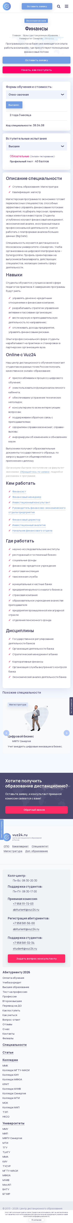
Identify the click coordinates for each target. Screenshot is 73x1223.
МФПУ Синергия (12, 1138)
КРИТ (6, 1084)
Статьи (8, 1052)
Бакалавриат (20, 846)
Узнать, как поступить (36, 70)
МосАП (7, 1184)
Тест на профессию (15, 991)
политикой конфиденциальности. (36, 1216)
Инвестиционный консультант (31, 502)
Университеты (13, 1123)
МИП (5, 1133)
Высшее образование (16, 987)
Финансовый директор (26, 519)
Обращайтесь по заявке (34, 471)
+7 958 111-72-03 (23, 904)
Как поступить (11, 1010)
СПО (6, 846)
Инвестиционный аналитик (29, 525)
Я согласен (36, 1220)
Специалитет (40, 846)
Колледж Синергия (14, 1093)
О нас (6, 1029)
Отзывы (7, 1024)
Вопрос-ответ (11, 1019)
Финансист (19, 491)
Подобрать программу (2, 829)
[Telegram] (23, 859)
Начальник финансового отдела (32, 530)
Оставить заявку (37, 6)
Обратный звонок (34, 809)
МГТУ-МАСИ (10, 1170)
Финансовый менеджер (26, 497)
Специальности (15, 1045)
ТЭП (5, 1112)
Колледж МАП (11, 1107)
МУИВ (6, 1180)
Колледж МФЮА (12, 1079)
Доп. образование (36, 851)
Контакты (8, 1033)
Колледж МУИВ (12, 1088)
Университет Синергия (31, 38)
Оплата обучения (13, 977)
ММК (5, 1065)
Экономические (36, 20)
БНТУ (6, 1189)
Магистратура (13, 851)
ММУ (5, 1128)
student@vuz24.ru (25, 948)
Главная (16, 35)
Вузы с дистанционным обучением (40, 35)
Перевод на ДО (12, 1005)
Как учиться (10, 1015)
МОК (5, 1102)
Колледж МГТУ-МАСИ (16, 1070)
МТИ (5, 1142)
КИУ (5, 1161)
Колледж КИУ (11, 1074)
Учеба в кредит (12, 982)
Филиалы (8, 1038)
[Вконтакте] (6, 859)
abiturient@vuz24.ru (26, 910)
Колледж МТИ (11, 1098)
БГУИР (6, 1193)
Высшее (14, 146)
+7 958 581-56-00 (24, 923)
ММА (5, 1156)
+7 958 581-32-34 (23, 943)
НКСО (6, 1116)
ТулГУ (6, 1152)
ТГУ (5, 1147)
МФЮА (7, 1175)
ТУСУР (7, 1166)
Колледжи (10, 1060)
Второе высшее (12, 1001)
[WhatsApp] (14, 859)
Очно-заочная (19, 94)
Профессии (10, 996)
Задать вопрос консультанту (36, 958)
